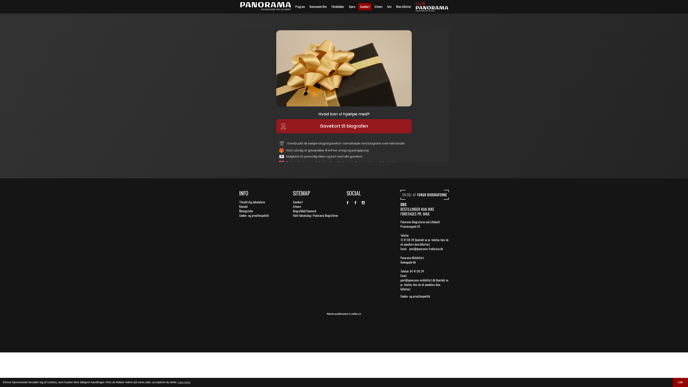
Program (300, 6)
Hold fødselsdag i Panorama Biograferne (315, 215)
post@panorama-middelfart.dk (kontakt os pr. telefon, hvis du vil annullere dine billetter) (424, 284)
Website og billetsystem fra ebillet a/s (344, 314)
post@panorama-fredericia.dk (426, 249)
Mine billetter (403, 6)
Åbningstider (246, 211)
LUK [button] (680, 382)
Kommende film (318, 6)
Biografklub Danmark (304, 211)
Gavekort (365, 6)
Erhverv (378, 6)
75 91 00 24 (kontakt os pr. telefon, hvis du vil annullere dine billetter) (424, 242)
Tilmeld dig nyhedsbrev (252, 202)
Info (389, 6)
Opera (352, 6)
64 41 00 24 (417, 271)
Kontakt (243, 206)
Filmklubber (337, 6)
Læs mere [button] (184, 382)
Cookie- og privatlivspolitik (254, 215)
